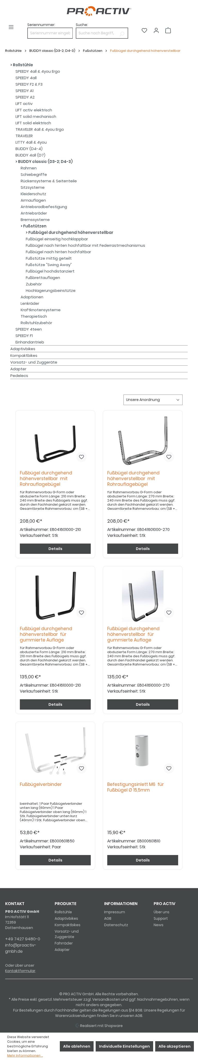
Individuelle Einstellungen (124, 1046)
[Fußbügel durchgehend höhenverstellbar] (55, 440)
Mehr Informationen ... (25, 1055)
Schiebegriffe (34, 174)
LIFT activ (24, 103)
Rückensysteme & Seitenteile (49, 181)
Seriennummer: (41, 24)
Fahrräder (64, 943)
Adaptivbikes (22, 348)
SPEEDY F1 (24, 335)
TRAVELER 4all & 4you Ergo (39, 129)
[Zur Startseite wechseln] (99, 11)
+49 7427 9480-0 (22, 939)
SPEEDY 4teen (28, 329)
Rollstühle (22, 65)
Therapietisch (34, 316)
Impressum (114, 912)
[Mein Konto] (156, 30)
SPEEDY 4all (26, 77)
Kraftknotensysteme (41, 310)
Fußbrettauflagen (43, 277)
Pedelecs (19, 375)
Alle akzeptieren (175, 1046)
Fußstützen (34, 226)
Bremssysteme (35, 219)
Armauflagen (33, 200)
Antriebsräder (34, 213)
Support (161, 918)
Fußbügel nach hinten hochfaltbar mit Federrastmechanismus (85, 245)
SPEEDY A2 (25, 97)
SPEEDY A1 (24, 90)
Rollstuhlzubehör (36, 322)
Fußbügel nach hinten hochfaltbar (58, 251)
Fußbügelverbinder (42, 784)
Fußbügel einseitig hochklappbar (57, 239)
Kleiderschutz (33, 193)
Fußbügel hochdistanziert (50, 271)
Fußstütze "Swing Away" (49, 264)
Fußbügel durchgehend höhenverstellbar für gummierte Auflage (46, 634)
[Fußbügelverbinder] (55, 752)
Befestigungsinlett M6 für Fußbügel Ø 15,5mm (135, 787)
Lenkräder (30, 303)
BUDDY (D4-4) (29, 148)
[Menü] (11, 27)
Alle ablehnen (76, 1046)
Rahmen (29, 168)
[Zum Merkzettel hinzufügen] (81, 457)
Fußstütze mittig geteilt (49, 258)
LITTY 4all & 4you (31, 142)
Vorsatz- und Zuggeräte (33, 362)
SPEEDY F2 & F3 (29, 84)
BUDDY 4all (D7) (30, 155)
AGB (107, 918)
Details (55, 548)
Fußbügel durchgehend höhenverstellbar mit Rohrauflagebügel (46, 478)
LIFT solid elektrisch (33, 123)
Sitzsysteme (33, 187)
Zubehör (34, 284)
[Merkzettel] (144, 30)
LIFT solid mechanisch (35, 116)
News (158, 924)
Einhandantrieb (29, 342)
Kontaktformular (20, 970)
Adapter (18, 369)
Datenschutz (116, 924)
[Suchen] (122, 33)
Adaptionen (32, 297)
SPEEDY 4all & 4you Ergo (37, 71)
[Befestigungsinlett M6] (142, 752)
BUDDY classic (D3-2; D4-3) (45, 161)
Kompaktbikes (23, 355)
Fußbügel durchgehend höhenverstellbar (70, 232)
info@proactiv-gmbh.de (20, 948)
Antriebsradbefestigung (44, 206)
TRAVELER (24, 135)
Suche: (82, 24)
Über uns (161, 912)
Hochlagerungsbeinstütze (51, 290)
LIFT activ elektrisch (33, 110)
